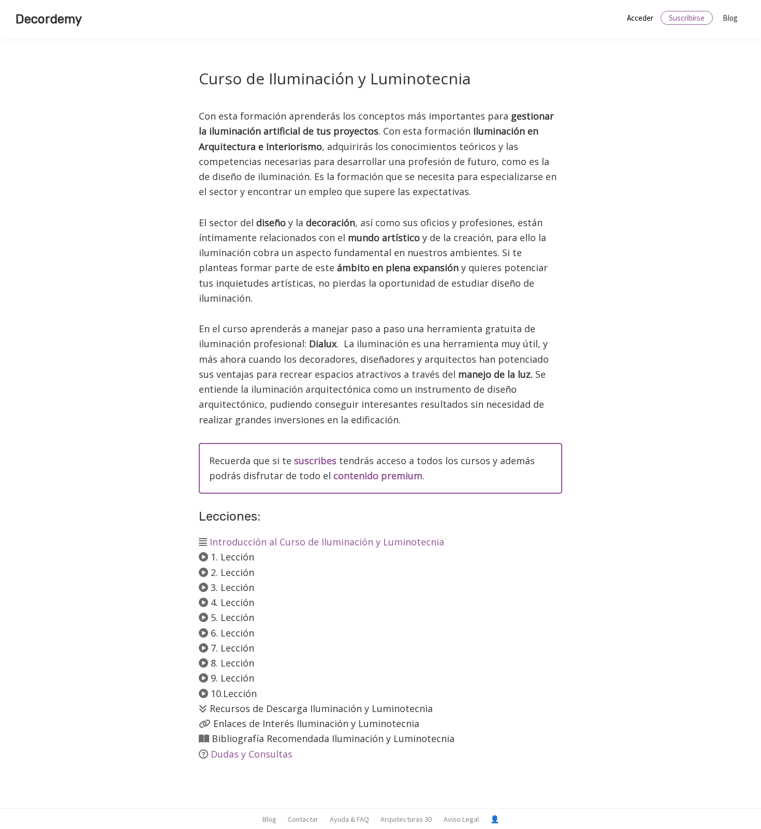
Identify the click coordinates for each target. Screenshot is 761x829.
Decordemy (49, 19)
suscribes (315, 460)
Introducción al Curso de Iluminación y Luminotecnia (327, 542)
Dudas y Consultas (251, 754)
